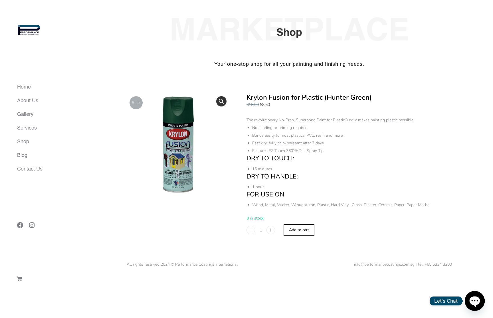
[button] (221, 101)
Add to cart (299, 230)
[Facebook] (20, 225)
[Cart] (19, 278)
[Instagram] (32, 225)
